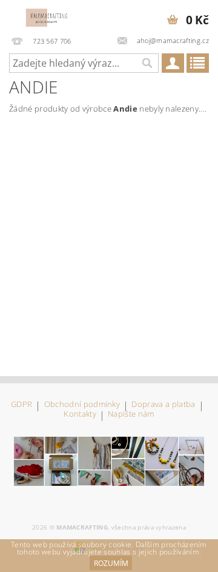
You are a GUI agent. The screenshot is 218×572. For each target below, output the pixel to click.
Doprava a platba (163, 404)
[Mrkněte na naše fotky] (109, 460)
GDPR (21, 404)
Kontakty (80, 414)
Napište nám (131, 414)
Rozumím (111, 563)
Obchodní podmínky (82, 404)
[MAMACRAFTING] (49, 16)
